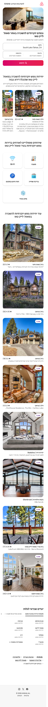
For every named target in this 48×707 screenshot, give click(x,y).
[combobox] (23, 47)
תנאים (19, 696)
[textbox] (33, 55)
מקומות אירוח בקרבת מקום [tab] (34, 614)
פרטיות (26, 696)
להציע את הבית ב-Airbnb (14, 4)
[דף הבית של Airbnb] (41, 3)
